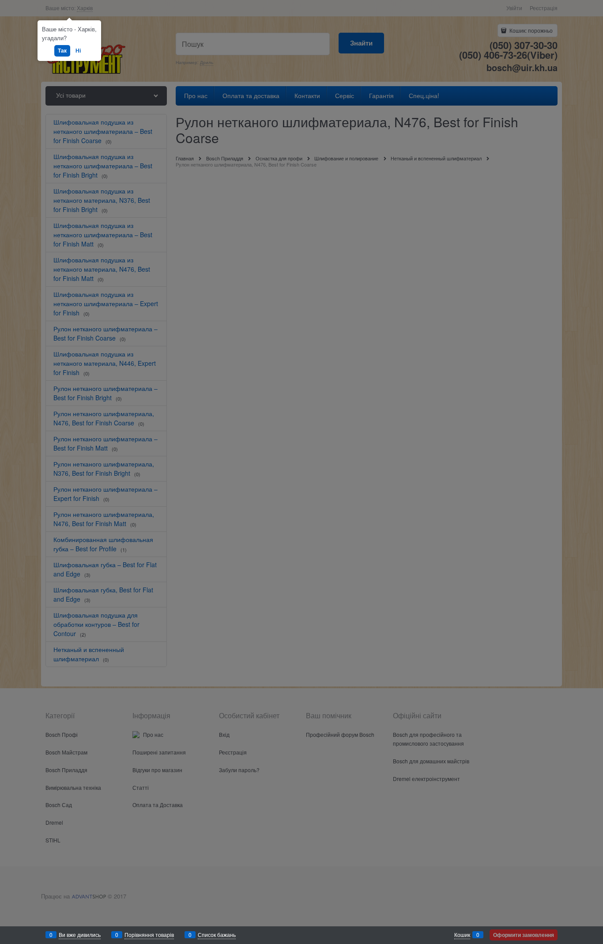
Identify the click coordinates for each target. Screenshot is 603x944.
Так (62, 50)
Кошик (462, 934)
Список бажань (217, 934)
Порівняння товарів (149, 934)
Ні (78, 50)
